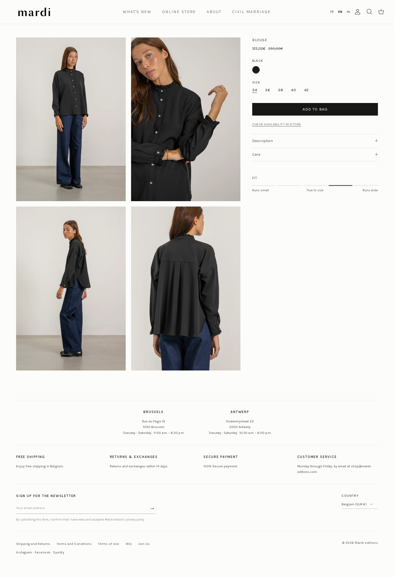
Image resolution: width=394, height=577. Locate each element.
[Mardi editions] (34, 11)
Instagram (24, 552)
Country (350, 496)
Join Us (144, 544)
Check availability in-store (276, 124)
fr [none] (332, 12)
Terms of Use (108, 544)
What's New (137, 11)
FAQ (129, 544)
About (214, 11)
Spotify (58, 552)
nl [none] (348, 12)
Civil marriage (251, 11)
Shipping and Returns (33, 544)
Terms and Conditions (74, 544)
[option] (332, 11)
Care (256, 154)
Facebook (43, 552)
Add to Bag (315, 108)
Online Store (179, 11)
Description (262, 140)
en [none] (340, 12)
